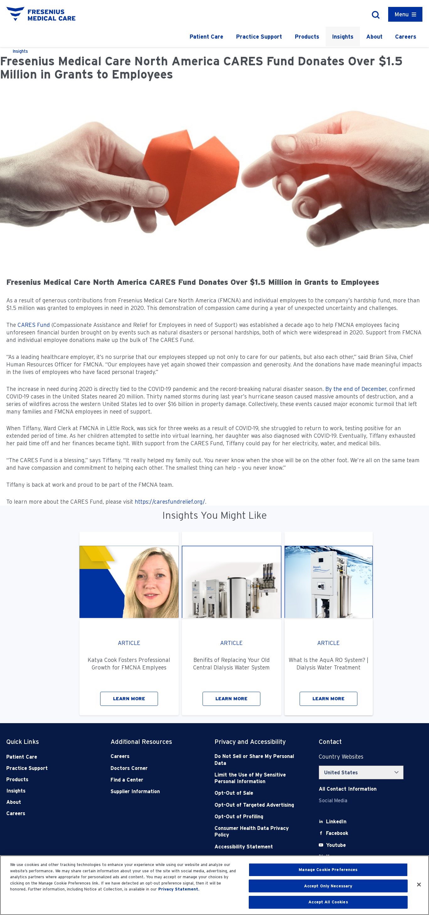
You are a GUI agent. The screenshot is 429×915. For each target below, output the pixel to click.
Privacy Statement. (178, 889)
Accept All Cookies (328, 902)
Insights (343, 36)
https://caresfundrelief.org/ (170, 501)
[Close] (419, 884)
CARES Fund (34, 325)
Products (307, 36)
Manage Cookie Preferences (328, 869)
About (374, 36)
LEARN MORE (129, 698)
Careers (405, 36)
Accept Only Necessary (328, 886)
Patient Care (206, 36)
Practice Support (259, 36)
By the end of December (355, 389)
